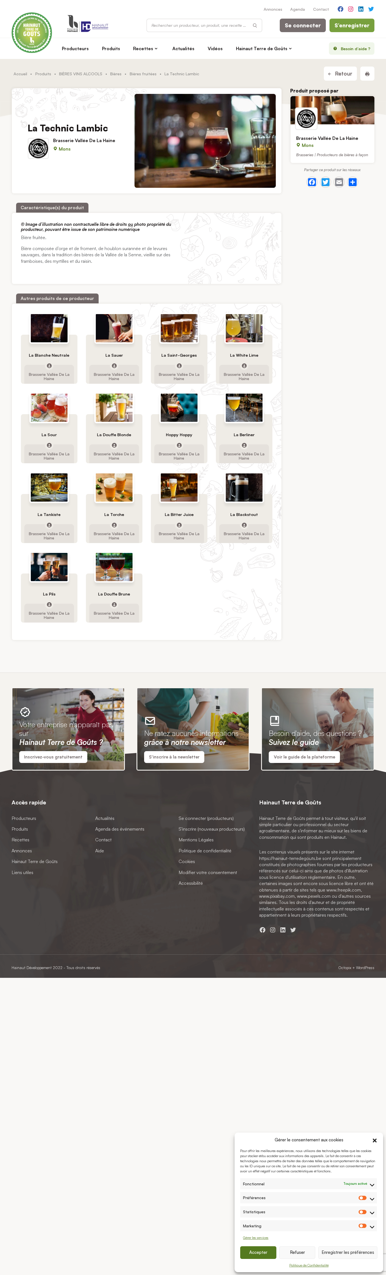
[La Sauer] (114, 328)
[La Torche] (114, 487)
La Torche (114, 514)
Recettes (143, 48)
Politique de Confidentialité (309, 1265)
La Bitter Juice (179, 514)
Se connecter (303, 25)
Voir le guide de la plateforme (304, 757)
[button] (375, 1139)
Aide (99, 850)
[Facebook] (312, 182)
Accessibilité (191, 883)
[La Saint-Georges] (179, 328)
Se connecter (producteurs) (206, 818)
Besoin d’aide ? (355, 48)
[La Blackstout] (244, 487)
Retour (342, 73)
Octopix (344, 967)
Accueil (20, 73)
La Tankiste (49, 514)
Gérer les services (255, 1238)
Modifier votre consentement (208, 872)
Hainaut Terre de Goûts (261, 48)
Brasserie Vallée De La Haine (84, 140)
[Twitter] (325, 182)
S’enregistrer (352, 25)
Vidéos (215, 48)
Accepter (258, 1252)
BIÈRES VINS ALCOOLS (80, 73)
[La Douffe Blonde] (114, 408)
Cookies (187, 861)
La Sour (49, 435)
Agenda (297, 9)
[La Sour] (49, 408)
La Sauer (114, 355)
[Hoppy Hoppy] (179, 408)
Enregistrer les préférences (348, 1252)
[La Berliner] (244, 408)
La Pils (49, 594)
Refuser (297, 1252)
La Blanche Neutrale (49, 355)
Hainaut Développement (32, 967)
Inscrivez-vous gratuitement (53, 757)
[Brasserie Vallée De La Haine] (332, 110)
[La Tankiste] (49, 487)
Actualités (183, 48)
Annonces (273, 9)
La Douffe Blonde (114, 435)
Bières (116, 73)
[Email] (339, 182)
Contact (321, 9)
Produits (111, 48)
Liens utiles (22, 872)
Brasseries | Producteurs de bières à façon (332, 154)
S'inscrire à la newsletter (174, 757)
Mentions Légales (196, 839)
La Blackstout (244, 514)
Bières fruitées (143, 73)
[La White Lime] (244, 328)
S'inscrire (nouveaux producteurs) (212, 829)
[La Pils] (49, 567)
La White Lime (244, 355)
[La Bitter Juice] (179, 487)
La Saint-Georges (179, 355)
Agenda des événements (119, 829)
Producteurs (75, 48)
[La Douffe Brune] (114, 567)
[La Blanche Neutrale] (49, 328)
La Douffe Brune (114, 594)
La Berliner (244, 435)
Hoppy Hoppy (179, 435)
